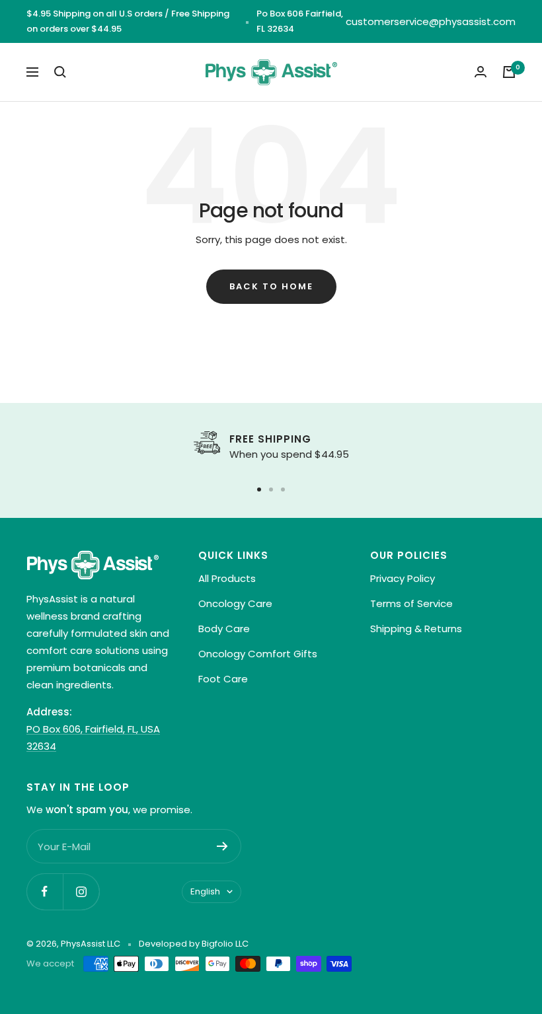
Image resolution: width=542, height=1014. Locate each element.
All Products (227, 578)
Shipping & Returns (416, 628)
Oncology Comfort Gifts (257, 654)
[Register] (222, 846)
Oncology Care (235, 603)
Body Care (224, 628)
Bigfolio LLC (225, 943)
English (205, 891)
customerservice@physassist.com (431, 21)
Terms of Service (411, 603)
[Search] (60, 72)
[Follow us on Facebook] (44, 891)
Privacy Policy (402, 578)
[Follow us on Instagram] (81, 891)
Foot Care (223, 679)
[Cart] (509, 72)
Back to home (271, 286)
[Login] (480, 71)
